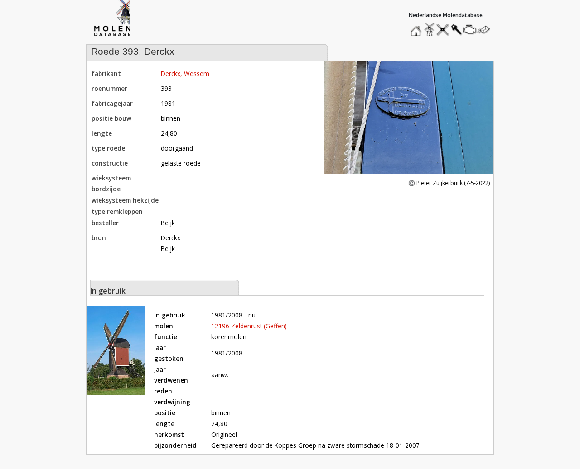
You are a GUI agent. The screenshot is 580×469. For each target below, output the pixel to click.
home (417, 27)
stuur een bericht (486, 29)
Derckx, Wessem (185, 73)
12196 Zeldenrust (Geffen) (249, 326)
